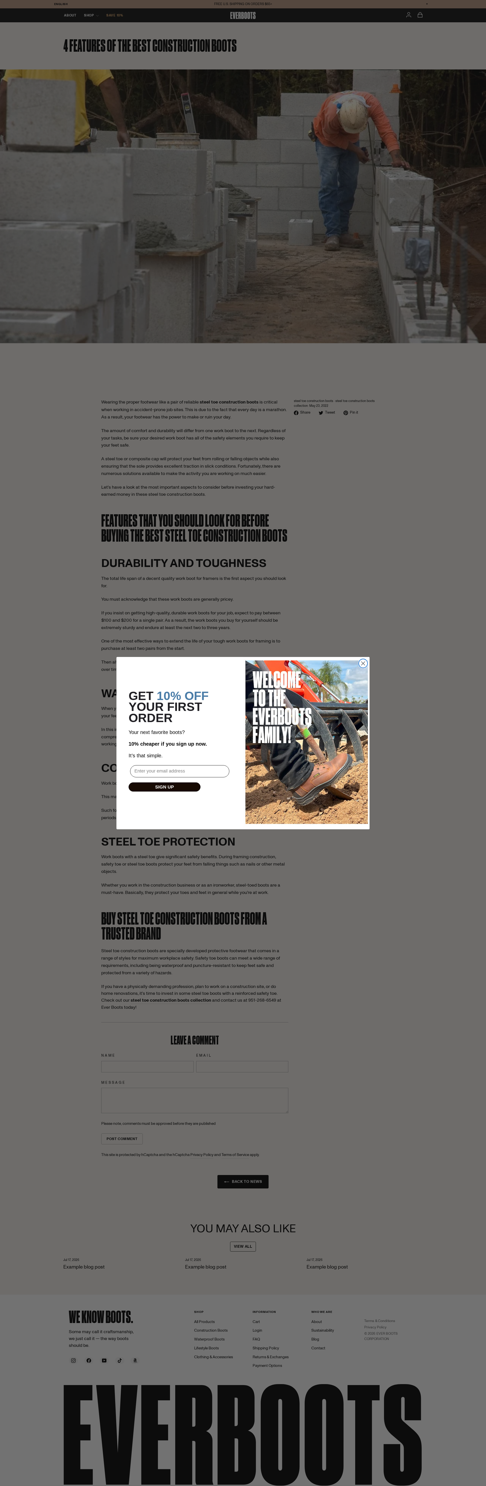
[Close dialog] (363, 663)
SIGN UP (164, 787)
